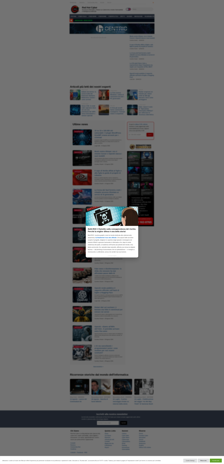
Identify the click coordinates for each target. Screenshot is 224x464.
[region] (112, 460)
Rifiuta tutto (203, 460)
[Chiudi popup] (135, 209)
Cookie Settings (190, 460)
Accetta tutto (215, 460)
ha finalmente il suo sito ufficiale (106, 237)
